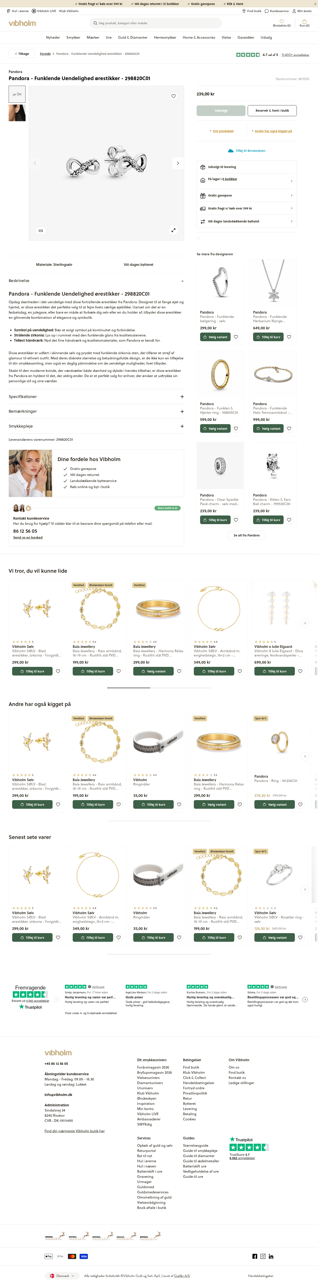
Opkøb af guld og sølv (155, 1145)
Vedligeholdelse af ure (201, 1171)
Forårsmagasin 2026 (153, 1067)
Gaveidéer (246, 37)
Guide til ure (193, 1176)
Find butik (254, 11)
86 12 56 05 (25, 530)
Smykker (73, 37)
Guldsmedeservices (153, 1192)
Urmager (144, 1181)
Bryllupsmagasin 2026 (154, 1072)
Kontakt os (237, 1077)
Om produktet (223, 131)
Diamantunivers (150, 1082)
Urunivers (145, 1088)
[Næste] (178, 163)
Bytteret (189, 1103)
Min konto (304, 11)
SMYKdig (144, 1124)
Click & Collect (194, 1077)
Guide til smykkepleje (200, 1150)
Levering (190, 1108)
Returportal (146, 1150)
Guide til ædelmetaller (201, 1161)
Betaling (189, 1114)
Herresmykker (165, 37)
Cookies (189, 1119)
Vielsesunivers (148, 1077)
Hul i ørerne (20, 11)
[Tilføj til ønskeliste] (173, 96)
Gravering (145, 1176)
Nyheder (53, 37)
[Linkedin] (271, 1256)
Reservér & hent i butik (272, 110)
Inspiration (146, 1103)
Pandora (15, 71)
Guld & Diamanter (133, 37)
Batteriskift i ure (149, 1171)
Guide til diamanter (199, 1155)
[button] (246, 181)
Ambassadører (149, 1119)
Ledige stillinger (241, 1082)
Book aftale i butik (151, 1207)
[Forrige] (35, 163)
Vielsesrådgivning (151, 1202)
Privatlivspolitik (195, 1093)
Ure (109, 37)
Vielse (226, 37)
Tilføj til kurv (271, 337)
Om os (234, 1067)
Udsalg (266, 37)
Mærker (93, 37)
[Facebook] (254, 1256)
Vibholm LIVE (46, 11)
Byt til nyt (144, 1155)
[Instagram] (262, 1256)
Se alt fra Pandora (247, 535)
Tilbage (23, 53)
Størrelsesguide (195, 1145)
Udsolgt (221, 110)
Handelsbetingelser (198, 1082)
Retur (187, 1098)
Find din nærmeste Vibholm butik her (75, 1131)
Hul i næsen (146, 1166)
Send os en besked (28, 537)
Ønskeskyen (146, 1098)
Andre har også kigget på (273, 131)
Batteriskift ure (194, 1166)
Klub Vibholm (69, 11)
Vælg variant (218, 337)
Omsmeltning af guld (154, 1197)
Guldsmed (145, 1187)
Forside (45, 53)
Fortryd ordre (193, 1088)
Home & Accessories (199, 37)
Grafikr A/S (182, 1275)
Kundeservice (279, 11)
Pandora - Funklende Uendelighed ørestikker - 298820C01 (98, 53)
